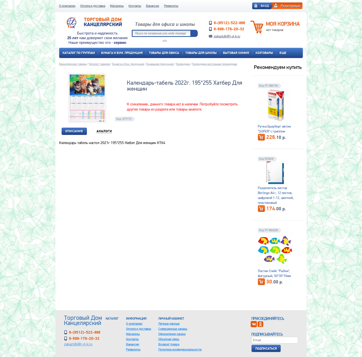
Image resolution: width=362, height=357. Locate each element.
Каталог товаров (99, 64)
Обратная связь (168, 339)
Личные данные (169, 323)
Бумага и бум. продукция (122, 53)
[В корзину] (261, 137)
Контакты (135, 6)
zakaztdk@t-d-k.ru (227, 36)
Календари (183, 64)
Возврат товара (168, 344)
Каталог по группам (79, 53)
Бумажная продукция (160, 64)
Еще (283, 53)
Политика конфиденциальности (180, 349)
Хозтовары (264, 53)
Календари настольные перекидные (214, 64)
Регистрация (290, 6)
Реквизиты (171, 6)
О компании (67, 6)
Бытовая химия (236, 53)
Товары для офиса (164, 53)
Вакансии (152, 6)
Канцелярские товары (72, 64)
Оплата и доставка (92, 6)
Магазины (117, 6)
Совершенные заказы (172, 329)
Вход (265, 6)
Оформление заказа (171, 334)
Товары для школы (201, 53)
